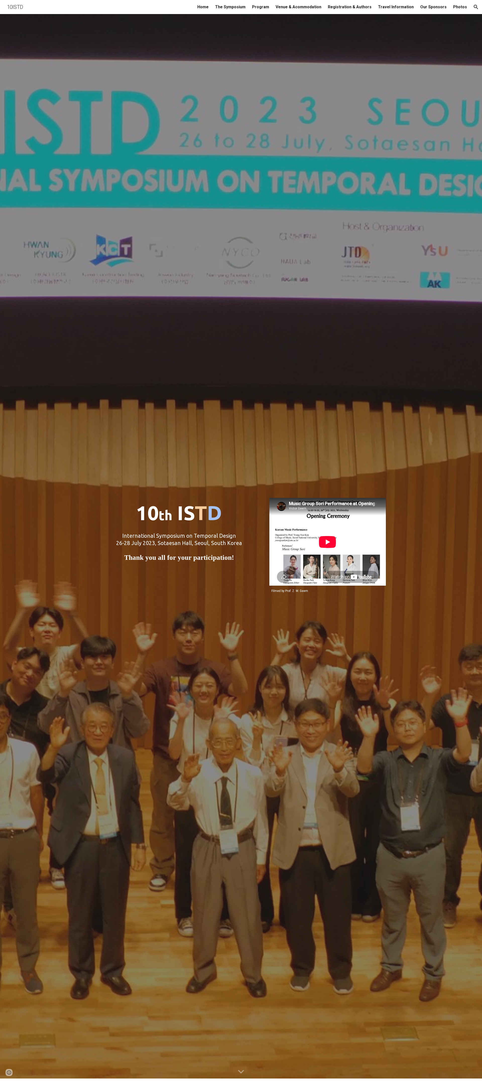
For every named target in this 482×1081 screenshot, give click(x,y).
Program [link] (260, 7)
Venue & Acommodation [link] (298, 7)
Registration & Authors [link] (350, 7)
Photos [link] (460, 7)
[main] (179, 547)
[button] (476, 7)
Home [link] (203, 7)
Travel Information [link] (396, 7)
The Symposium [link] (230, 7)
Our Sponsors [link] (433, 7)
